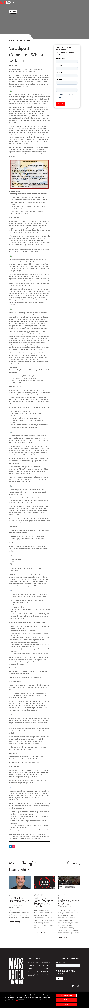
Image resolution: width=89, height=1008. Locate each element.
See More (73, 863)
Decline (66, 999)
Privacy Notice (15, 1000)
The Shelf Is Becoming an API (20, 908)
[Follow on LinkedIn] (10, 846)
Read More (14, 922)
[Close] (86, 999)
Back (14, 12)
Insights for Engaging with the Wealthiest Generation (69, 908)
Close (66, 1004)
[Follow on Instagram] (13, 846)
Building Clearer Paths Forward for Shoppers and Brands (44, 908)
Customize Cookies (66, 995)
